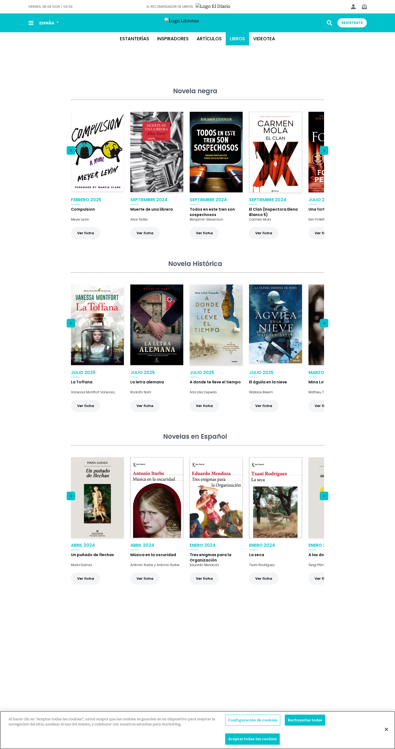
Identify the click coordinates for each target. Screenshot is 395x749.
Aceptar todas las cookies (252, 739)
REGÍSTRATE (352, 22)
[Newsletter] (364, 6)
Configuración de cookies (252, 720)
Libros (237, 38)
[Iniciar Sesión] (353, 6)
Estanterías (134, 38)
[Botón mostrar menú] (31, 22)
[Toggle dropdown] (329, 22)
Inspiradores (173, 38)
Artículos (209, 38)
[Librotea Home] (197, 23)
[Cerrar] (386, 729)
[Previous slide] (71, 150)
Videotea (264, 38)
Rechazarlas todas (305, 720)
